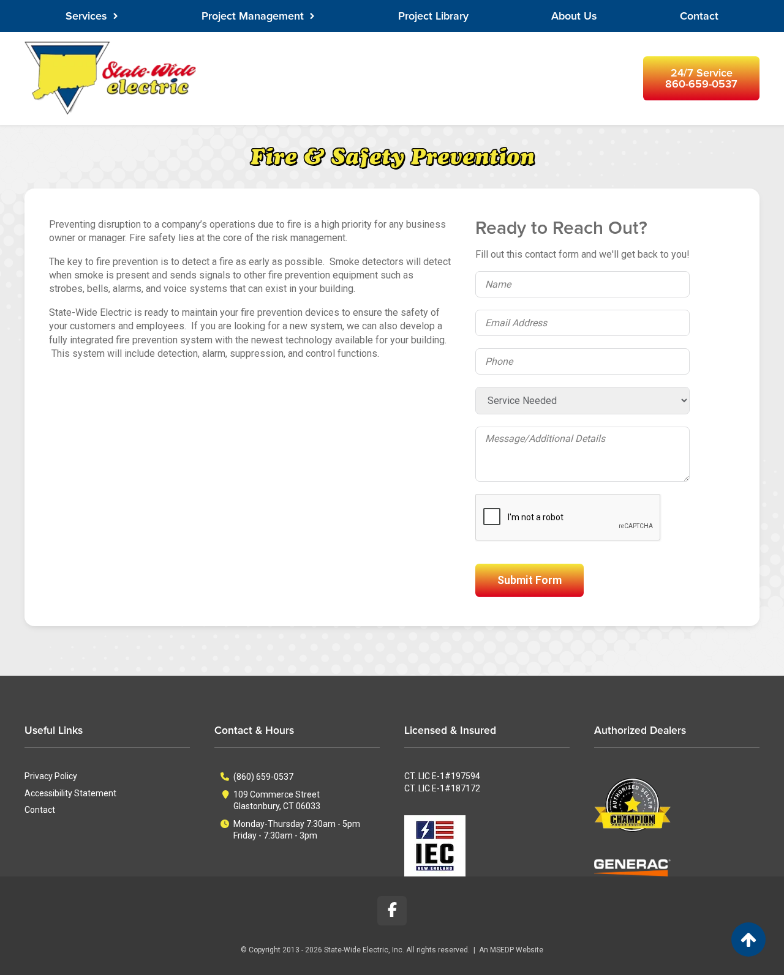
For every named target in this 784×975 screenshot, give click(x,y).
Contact (699, 16)
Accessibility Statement (70, 793)
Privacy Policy (50, 776)
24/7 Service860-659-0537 (701, 78)
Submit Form (529, 579)
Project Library (433, 16)
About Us (574, 16)
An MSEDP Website (511, 950)
